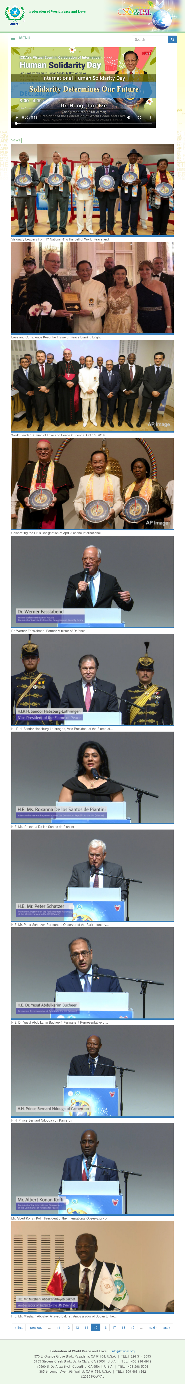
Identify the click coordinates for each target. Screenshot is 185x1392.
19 (132, 1327)
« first (19, 1327)
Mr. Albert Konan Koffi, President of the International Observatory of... (60, 1218)
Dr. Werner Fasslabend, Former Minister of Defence (48, 630)
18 (123, 1327)
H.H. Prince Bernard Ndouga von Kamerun (41, 1120)
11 (58, 1327)
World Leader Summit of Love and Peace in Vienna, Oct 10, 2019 (58, 435)
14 (86, 1327)
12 (68, 1327)
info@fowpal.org (123, 1351)
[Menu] (13, 39)
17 (114, 1327)
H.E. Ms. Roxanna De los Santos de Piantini (42, 826)
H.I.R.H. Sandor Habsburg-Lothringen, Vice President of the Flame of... (62, 728)
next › (153, 1327)
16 (105, 1327)
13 (77, 1327)
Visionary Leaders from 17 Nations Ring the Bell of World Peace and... (61, 239)
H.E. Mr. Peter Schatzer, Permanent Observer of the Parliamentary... (60, 924)
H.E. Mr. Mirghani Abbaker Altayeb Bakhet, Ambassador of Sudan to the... (64, 1316)
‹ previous (35, 1327)
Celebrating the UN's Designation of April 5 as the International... (57, 533)
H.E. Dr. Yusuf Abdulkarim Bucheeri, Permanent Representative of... (59, 1022)
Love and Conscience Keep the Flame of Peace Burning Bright (56, 337)
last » (166, 1327)
